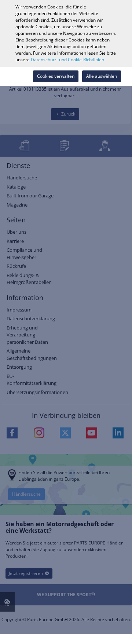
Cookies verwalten (55, 76)
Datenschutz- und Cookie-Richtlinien (67, 60)
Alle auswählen (101, 76)
